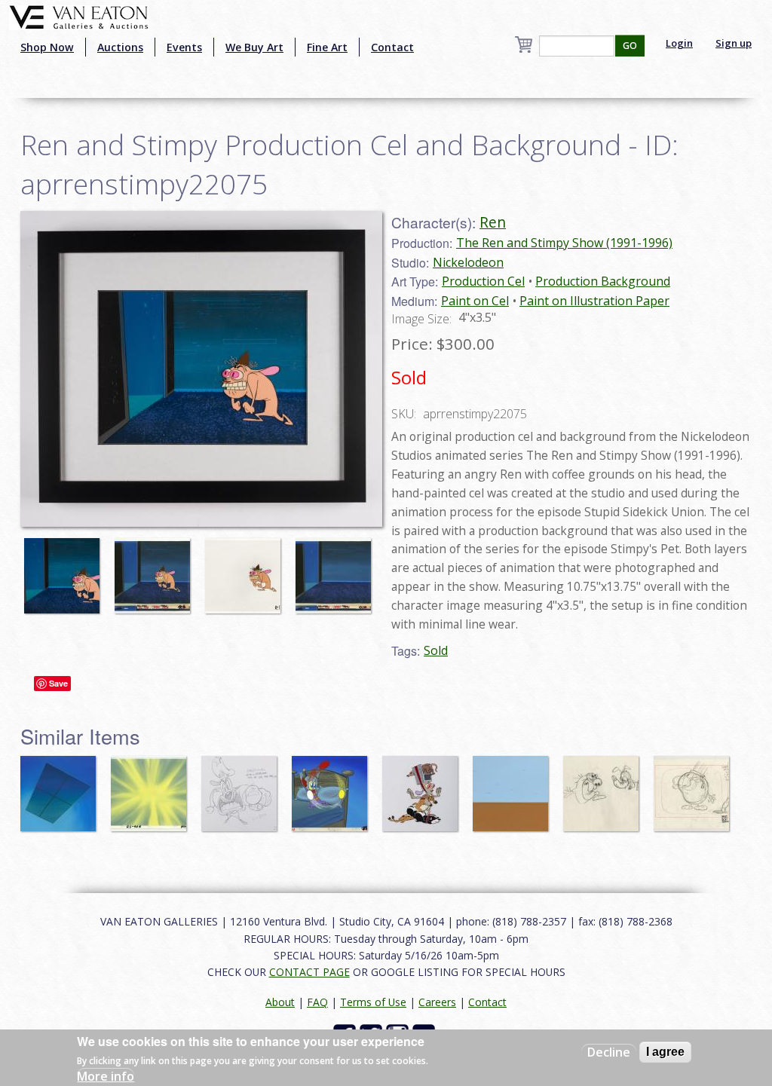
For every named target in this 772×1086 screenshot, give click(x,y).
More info (105, 1076)
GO (630, 45)
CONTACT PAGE (309, 972)
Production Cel (483, 281)
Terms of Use (373, 1002)
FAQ (317, 1002)
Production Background (602, 281)
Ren (492, 222)
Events (184, 47)
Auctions (120, 47)
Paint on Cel (475, 300)
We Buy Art (254, 47)
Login (679, 43)
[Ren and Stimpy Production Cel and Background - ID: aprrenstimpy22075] (65, 568)
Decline (608, 1052)
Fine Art (327, 47)
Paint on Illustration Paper (594, 300)
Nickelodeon (468, 262)
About (280, 1002)
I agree (665, 1051)
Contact (392, 47)
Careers (437, 1002)
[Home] (79, 16)
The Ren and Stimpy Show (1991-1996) (564, 242)
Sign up (733, 43)
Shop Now (47, 47)
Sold (436, 650)
